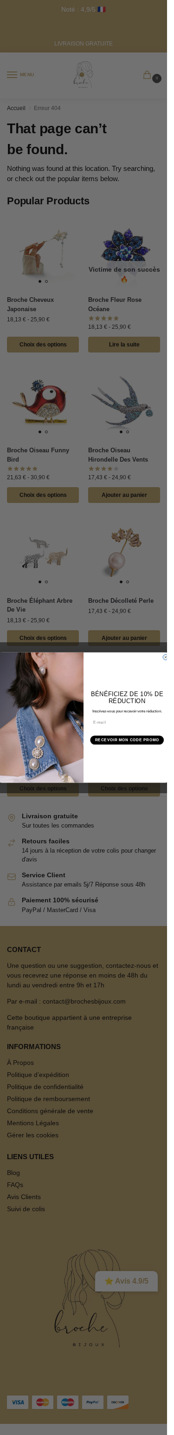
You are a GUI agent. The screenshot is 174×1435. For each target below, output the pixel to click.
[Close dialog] (165, 657)
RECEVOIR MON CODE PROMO (127, 740)
